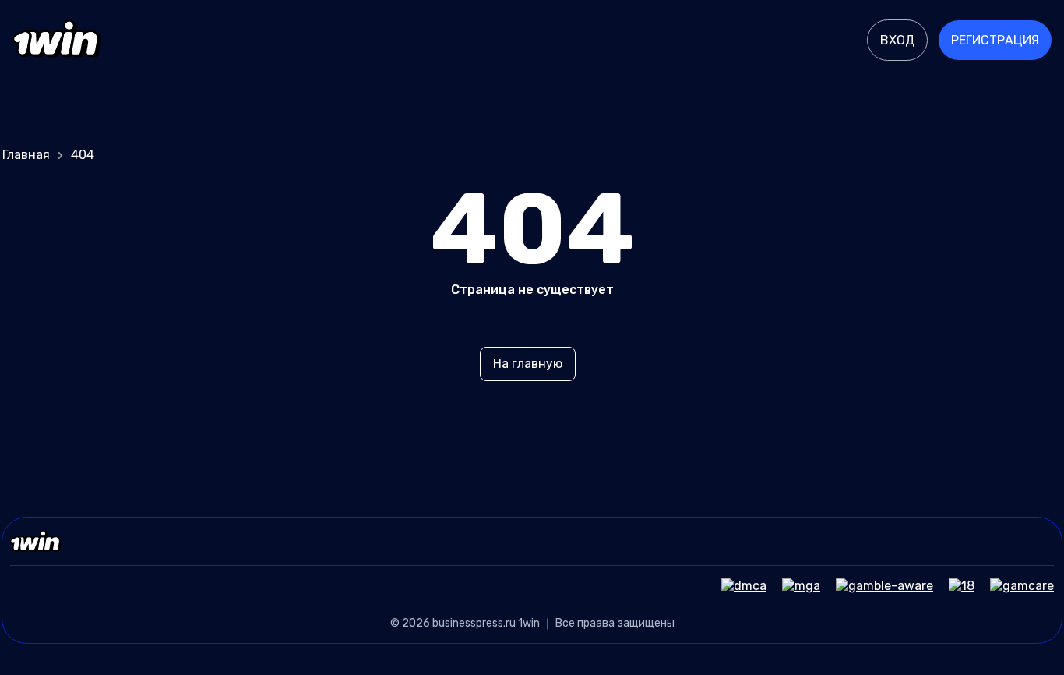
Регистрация (995, 40)
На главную (527, 363)
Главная (26, 154)
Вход (897, 40)
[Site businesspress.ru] (56, 40)
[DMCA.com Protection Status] (736, 585)
